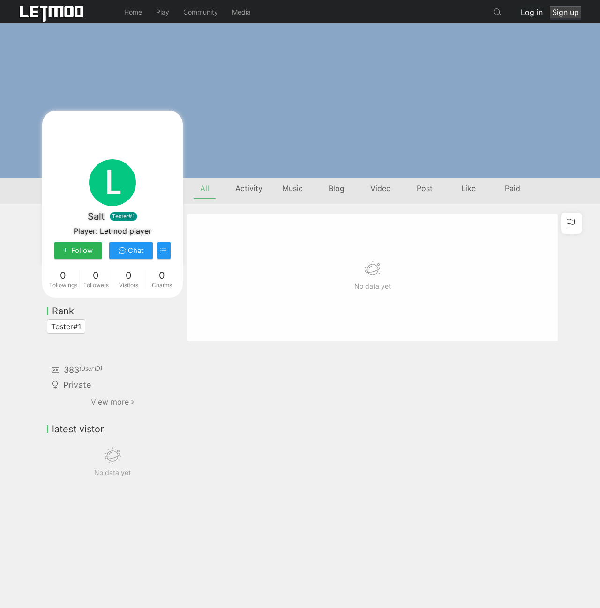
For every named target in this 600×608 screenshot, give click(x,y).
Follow (82, 250)
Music (292, 188)
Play (162, 12)
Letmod (65, 11)
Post (425, 188)
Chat (134, 250)
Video (380, 188)
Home (133, 12)
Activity (248, 188)
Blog (337, 188)
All (204, 188)
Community (200, 12)
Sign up (565, 12)
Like (468, 188)
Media (241, 12)
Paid (512, 188)
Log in (532, 12)
